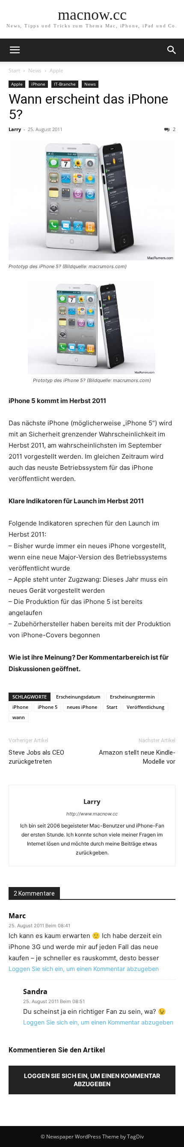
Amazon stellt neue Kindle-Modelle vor (137, 757)
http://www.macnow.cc (92, 814)
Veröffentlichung (145, 707)
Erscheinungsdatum (78, 696)
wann (18, 717)
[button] (14, 50)
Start (14, 70)
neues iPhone (82, 707)
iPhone (38, 84)
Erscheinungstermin (132, 696)
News (35, 70)
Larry (15, 129)
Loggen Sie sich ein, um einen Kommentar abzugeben (84, 968)
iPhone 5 (47, 707)
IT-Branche (65, 84)
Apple (56, 70)
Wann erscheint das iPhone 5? (88, 106)
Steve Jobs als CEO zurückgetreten (36, 757)
